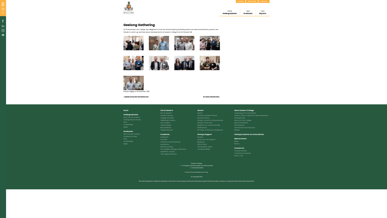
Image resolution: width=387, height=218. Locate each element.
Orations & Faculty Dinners (170, 142)
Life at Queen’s (166, 113)
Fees (125, 122)
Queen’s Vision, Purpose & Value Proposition (251, 115)
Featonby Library (166, 147)
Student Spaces (166, 115)
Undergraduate (230, 12)
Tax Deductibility (203, 149)
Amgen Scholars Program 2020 (136, 97)
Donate (200, 137)
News (132, 91)
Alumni (199, 113)
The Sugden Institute (168, 154)
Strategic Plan (239, 118)
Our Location (165, 123)
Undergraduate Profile (132, 120)
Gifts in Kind (202, 144)
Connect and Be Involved (207, 115)
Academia (164, 137)
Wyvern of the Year (204, 123)
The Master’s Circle (204, 147)
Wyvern (262, 12)
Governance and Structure (244, 127)
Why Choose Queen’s (131, 117)
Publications (202, 127)
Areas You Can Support (206, 139)
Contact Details (240, 151)
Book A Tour (238, 156)
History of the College (242, 120)
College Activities (167, 118)
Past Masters (239, 125)
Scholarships (128, 124)
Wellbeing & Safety (167, 120)
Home (125, 110)
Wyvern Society (203, 118)
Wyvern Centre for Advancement (210, 120)
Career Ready (165, 125)
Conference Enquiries (242, 153)
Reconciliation (165, 127)
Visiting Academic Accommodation (249, 134)
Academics (164, 144)
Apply (125, 127)
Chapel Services (166, 130)
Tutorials (163, 139)
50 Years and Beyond (211, 97)
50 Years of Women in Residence (210, 130)
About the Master (241, 123)
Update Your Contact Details (208, 125)
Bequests (201, 142)
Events (236, 144)
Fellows (237, 130)
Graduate (247, 12)
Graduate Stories (130, 136)
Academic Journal (167, 151)
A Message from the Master (245, 113)
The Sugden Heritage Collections (173, 149)
